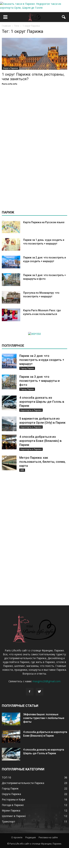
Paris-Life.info (9, 83)
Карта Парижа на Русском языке (43, 222)
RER (22, 470)
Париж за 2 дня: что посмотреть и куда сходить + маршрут (41, 360)
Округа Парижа (10, 68)
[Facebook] (29, 691)
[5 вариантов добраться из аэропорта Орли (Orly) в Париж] (9, 423)
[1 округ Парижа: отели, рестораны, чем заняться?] (34, 54)
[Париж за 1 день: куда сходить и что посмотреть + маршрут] (11, 244)
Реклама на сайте (48, 837)
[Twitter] (39, 691)
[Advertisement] (34, 146)
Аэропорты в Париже (31, 410)
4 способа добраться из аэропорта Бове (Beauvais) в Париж (40, 441)
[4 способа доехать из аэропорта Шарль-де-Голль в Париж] (9, 403)
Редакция (30, 837)
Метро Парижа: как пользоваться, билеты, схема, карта (42, 462)
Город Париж (27, 368)
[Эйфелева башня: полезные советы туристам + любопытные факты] (11, 719)
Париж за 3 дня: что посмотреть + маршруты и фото (39, 381)
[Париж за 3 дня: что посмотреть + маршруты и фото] (11, 279)
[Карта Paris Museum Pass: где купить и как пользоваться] (11, 315)
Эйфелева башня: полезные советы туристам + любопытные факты (43, 718)
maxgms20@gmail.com (47, 681)
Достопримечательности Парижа (23, 783)
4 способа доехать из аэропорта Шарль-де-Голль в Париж (41, 401)
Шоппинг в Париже (14, 816)
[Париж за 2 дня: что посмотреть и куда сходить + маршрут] (11, 262)
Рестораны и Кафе (13, 799)
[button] (64, 17)
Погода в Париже (13, 805)
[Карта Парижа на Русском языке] (11, 226)
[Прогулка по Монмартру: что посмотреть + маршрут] (11, 297)
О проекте (16, 837)
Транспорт (8, 821)
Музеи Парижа (11, 810)
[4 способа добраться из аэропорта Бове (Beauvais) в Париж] (9, 442)
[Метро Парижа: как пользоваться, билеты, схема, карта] (9, 463)
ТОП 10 (6, 777)
